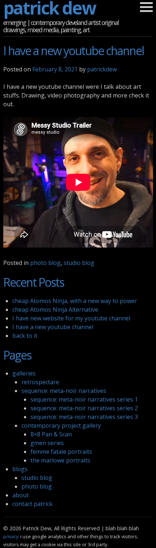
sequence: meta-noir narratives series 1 (84, 399)
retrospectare (40, 382)
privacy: (11, 536)
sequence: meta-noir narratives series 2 (84, 408)
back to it (24, 336)
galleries (24, 373)
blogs (20, 469)
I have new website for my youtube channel (71, 318)
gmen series (47, 443)
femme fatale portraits (61, 452)
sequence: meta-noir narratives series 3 (84, 417)
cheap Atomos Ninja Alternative (55, 310)
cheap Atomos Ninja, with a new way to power (74, 301)
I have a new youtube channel (52, 327)
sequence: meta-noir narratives (63, 391)
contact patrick (32, 504)
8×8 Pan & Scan (51, 434)
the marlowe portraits (60, 460)
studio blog (78, 263)
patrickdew (102, 69)
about (20, 495)
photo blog (45, 263)
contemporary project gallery (61, 425)
